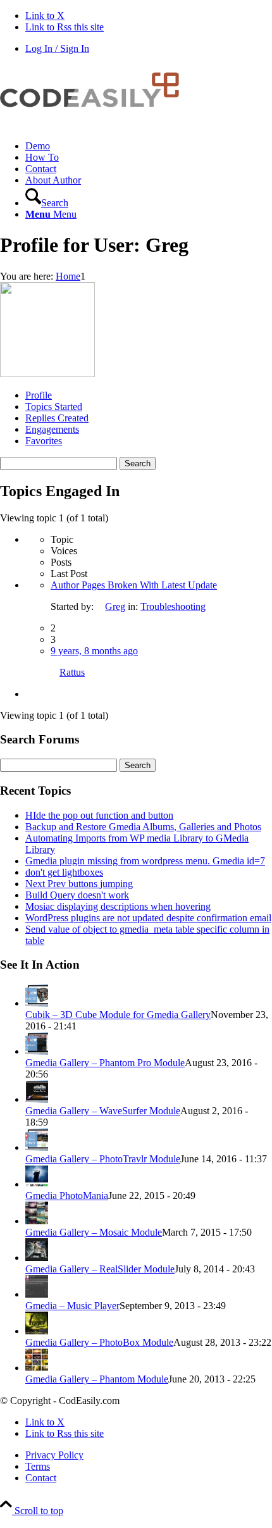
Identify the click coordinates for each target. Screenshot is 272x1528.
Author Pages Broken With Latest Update (134, 585)
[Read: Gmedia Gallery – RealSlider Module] (36, 1257)
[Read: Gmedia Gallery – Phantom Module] (36, 1367)
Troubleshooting (173, 606)
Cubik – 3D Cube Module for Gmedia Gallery (118, 1014)
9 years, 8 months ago (94, 650)
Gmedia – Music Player (72, 1305)
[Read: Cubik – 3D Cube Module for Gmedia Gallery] (36, 1003)
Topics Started (53, 406)
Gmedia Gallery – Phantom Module (96, 1379)
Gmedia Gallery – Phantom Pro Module (105, 1062)
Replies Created (57, 418)
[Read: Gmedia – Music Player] (36, 1294)
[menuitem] (148, 146)
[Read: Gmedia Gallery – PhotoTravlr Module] (36, 1147)
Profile (38, 395)
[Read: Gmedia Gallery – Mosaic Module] (36, 1220)
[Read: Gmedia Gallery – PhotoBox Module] (36, 1331)
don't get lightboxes (64, 872)
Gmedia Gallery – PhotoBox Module (99, 1342)
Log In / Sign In (57, 48)
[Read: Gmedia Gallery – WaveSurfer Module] (36, 1099)
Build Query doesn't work (77, 895)
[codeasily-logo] (95, 124)
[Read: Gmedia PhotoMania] (36, 1184)
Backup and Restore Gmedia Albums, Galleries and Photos (143, 826)
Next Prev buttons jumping (79, 883)
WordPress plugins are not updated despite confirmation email (148, 917)
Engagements (52, 429)
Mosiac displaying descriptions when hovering (118, 906)
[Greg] (47, 373)
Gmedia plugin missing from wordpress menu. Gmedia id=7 (145, 860)
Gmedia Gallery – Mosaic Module (93, 1232)
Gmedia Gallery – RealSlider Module (100, 1269)
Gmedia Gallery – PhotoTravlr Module (102, 1158)
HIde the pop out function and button (99, 815)
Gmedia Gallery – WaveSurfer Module (102, 1110)
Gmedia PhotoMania (66, 1195)
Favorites (43, 440)
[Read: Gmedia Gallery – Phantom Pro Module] (36, 1051)
